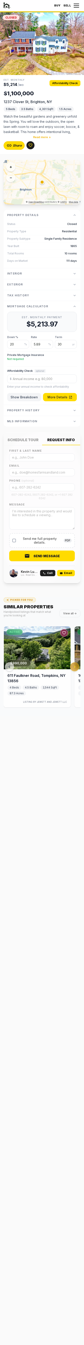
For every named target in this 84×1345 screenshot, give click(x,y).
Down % (12, 337)
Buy (57, 5)
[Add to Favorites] (30, 145)
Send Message (46, 556)
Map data (73, 202)
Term (58, 337)
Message (17, 504)
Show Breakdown (24, 397)
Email (14, 465)
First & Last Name (25, 450)
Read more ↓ (42, 137)
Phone (21, 480)
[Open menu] (76, 5)
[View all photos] (42, 43)
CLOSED (11, 17)
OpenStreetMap (36, 202)
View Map (45, 182)
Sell (67, 5)
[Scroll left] (9, 666)
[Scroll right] (74, 666)
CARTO (63, 202)
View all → (70, 613)
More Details (57, 397)
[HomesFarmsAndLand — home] (7, 5)
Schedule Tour (23, 440)
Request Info (61, 440)
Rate (34, 337)
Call (50, 573)
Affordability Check (65, 83)
